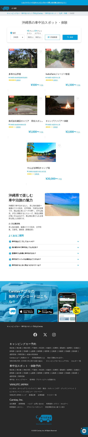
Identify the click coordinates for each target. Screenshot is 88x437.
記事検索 (41, 395)
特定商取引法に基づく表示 (55, 407)
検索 (71, 37)
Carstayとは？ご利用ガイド (19, 358)
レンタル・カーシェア (18, 388)
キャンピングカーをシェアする (57, 361)
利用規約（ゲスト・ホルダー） (57, 404)
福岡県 (69, 348)
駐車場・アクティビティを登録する (43, 379)
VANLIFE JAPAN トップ (18, 395)
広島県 (53, 351)
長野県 (46, 351)
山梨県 (32, 351)
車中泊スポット (51, 13)
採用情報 (22, 404)
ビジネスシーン (15, 392)
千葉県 (34, 348)
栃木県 (19, 351)
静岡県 (39, 351)
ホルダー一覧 (76, 361)
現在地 (12, 348)
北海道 (76, 348)
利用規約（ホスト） (17, 407)
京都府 (60, 351)
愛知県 (62, 348)
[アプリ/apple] (26, 311)
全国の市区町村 (32, 354)
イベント (71, 388)
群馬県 (12, 351)
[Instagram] (54, 335)
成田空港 (13, 354)
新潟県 (74, 351)
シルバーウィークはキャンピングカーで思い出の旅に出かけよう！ (44, 2)
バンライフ (32, 388)
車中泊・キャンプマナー (18, 379)
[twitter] (45, 335)
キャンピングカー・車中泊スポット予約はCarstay (25, 13)
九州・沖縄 (63, 13)
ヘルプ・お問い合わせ (36, 404)
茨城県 (26, 351)
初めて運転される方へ (55, 358)
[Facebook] (35, 335)
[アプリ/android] (45, 311)
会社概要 (13, 404)
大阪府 (48, 348)
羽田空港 (21, 354)
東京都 (19, 348)
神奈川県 (27, 348)
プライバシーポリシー (35, 407)
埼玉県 (41, 348)
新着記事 (32, 395)
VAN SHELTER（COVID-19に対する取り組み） (27, 361)
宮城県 (67, 351)
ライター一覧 (52, 395)
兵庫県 (55, 348)
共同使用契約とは (38, 358)
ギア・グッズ (61, 388)
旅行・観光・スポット (46, 388)
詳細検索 (53, 37)
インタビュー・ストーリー (32, 392)
